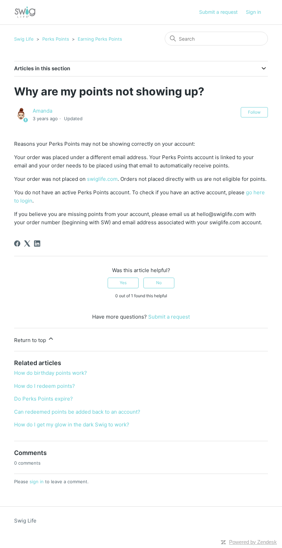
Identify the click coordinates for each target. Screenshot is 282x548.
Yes (123, 282)
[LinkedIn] (37, 243)
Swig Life (24, 39)
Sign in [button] (253, 12)
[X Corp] (27, 243)
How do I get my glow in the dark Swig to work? (71, 424)
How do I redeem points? (44, 386)
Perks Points (55, 39)
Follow (254, 112)
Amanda (42, 110)
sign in (37, 481)
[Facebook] (17, 243)
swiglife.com (102, 179)
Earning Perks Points (100, 39)
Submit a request (218, 12)
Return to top (30, 340)
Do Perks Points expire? (43, 398)
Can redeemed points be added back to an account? (77, 412)
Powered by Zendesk (253, 542)
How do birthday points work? (50, 373)
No (159, 282)
